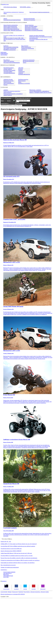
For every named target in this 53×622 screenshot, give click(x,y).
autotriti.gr (6, 89)
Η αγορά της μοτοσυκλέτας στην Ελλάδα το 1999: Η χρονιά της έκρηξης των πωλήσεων (20, 560)
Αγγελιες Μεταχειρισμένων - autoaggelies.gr (39, 91)
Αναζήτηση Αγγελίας (8, 79)
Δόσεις (19, 82)
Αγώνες (24, 62)
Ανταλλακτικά (21, 71)
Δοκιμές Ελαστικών (29, 25)
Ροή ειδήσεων (7, 59)
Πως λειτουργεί (24, 45)
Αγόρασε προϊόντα (8, 69)
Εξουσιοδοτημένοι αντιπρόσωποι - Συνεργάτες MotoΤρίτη (11, 105)
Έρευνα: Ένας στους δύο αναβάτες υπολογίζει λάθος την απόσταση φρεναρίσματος (19, 558)
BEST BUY (6, 574)
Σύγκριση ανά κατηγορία (29, 18)
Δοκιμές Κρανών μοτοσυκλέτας (11, 25)
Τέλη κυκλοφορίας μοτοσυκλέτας (11, 47)
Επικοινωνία (24, 49)
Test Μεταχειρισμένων (23, 79)
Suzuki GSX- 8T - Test (6, 541)
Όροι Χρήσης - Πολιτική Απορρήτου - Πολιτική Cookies (36, 591)
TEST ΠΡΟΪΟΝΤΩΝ (8, 575)
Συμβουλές (6, 45)
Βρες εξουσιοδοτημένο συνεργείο (8, 565)
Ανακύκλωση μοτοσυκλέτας (27, 48)
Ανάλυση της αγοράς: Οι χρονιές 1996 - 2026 (13, 38)
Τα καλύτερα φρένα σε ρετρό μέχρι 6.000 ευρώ (11, 548)
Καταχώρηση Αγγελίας (9, 80)
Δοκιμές (5, 18)
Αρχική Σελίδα (4, 591)
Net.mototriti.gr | (37, 2)
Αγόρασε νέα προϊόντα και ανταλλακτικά (10, 567)
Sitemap (9, 591)
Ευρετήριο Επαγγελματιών (9, 70)
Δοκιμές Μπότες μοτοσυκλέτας (10, 27)
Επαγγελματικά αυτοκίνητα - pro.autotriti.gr (13, 93)
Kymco (26, 145)
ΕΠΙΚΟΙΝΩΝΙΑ (4, 53)
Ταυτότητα (20, 591)
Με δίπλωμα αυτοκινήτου (28, 61)
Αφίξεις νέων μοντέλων (9, 61)
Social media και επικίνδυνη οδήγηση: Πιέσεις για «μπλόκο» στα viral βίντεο (18, 562)
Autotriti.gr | (29, 2)
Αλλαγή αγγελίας (7, 82)
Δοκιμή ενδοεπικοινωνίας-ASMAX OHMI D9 (11, 550)
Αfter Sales (20, 67)
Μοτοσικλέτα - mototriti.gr (35, 89)
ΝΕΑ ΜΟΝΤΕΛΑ (7, 573)
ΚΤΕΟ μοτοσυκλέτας (26, 47)
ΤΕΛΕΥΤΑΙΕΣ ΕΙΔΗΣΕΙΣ (9, 572)
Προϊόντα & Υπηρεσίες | (46, 2)
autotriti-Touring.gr (8, 95)
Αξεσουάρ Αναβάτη (8, 71)
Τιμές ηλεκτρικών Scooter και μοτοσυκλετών (39, 12)
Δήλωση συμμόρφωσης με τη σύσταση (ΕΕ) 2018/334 (13, 594)
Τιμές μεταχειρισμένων (9, 83)
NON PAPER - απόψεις (25, 7)
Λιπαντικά (20, 73)
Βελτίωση (20, 69)
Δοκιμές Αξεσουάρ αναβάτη (31, 26)
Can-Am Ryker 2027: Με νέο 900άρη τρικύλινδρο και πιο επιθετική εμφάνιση (18, 546)
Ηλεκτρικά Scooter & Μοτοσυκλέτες (12, 62)
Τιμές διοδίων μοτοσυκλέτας (10, 48)
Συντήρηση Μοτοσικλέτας (24, 74)
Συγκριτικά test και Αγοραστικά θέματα (12, 19)
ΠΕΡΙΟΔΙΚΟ (3, 52)
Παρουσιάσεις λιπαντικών (30, 27)
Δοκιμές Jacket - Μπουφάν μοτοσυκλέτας (13, 30)
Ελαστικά (20, 70)
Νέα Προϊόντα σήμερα (9, 67)
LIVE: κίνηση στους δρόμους (22, 103)
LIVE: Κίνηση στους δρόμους (10, 7)
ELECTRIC (6, 577)
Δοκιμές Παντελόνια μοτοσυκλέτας (11, 29)
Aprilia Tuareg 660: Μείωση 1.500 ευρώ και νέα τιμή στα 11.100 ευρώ (16, 553)
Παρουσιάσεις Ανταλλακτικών (31, 29)
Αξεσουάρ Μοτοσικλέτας (9, 73)
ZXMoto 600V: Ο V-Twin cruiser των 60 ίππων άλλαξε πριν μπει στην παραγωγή (19, 543)
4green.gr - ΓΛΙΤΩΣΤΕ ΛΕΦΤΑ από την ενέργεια (40, 92)
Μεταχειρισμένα (21, 80)
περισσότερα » (4, 569)
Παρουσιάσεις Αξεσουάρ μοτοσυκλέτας (34, 30)
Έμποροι (5, 84)
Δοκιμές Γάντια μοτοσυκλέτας (10, 26)
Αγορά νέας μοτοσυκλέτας (29, 59)
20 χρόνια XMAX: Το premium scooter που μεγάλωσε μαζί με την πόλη (17, 555)
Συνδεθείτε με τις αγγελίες (24, 83)
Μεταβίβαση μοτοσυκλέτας (10, 49)
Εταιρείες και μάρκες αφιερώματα (36, 35)
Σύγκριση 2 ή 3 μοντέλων (29, 19)
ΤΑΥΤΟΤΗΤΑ (4, 54)
